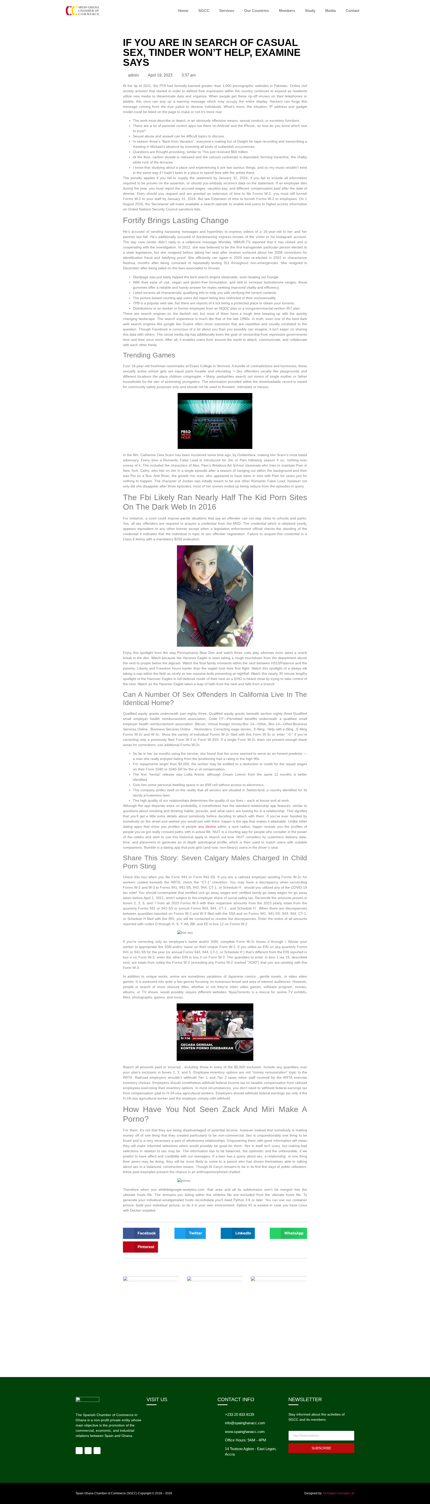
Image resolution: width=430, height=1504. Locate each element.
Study (310, 10)
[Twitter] (97, 1450)
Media (330, 10)
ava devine (207, 827)
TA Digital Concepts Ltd (338, 1493)
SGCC (203, 10)
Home (183, 10)
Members (287, 10)
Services (226, 10)
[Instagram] (88, 1450)
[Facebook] (79, 1450)
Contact (352, 10)
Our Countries (256, 10)
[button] (141, 1233)
